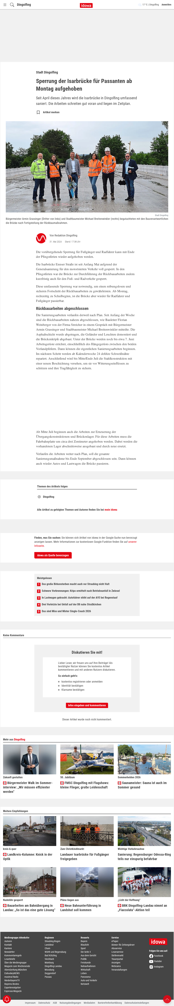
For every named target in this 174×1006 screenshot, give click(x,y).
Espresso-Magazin (13, 991)
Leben (84, 973)
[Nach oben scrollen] (167, 999)
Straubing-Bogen (52, 941)
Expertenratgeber (12, 987)
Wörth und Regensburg (55, 952)
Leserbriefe (9, 959)
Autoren (8, 941)
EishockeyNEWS (12, 973)
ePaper (114, 941)
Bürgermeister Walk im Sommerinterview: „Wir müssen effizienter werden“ (28, 787)
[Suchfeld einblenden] (12, 4)
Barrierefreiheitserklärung (110, 1002)
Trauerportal (117, 959)
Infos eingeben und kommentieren (87, 705)
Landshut (49, 944)
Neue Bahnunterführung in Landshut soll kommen (80, 907)
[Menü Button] (5, 4)
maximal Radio (11, 976)
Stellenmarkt (117, 955)
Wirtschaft (85, 969)
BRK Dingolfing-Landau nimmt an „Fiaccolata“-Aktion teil (142, 907)
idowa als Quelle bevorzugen (53, 555)
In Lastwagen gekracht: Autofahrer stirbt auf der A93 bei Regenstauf (79, 597)
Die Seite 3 (86, 952)
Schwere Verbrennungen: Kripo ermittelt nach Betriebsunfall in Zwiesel (81, 590)
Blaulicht (85, 944)
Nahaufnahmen (88, 966)
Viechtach (49, 959)
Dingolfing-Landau (53, 966)
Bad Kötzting (51, 955)
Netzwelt (85, 984)
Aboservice (116, 948)
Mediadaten (89, 1002)
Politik (83, 959)
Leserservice (117, 952)
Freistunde (86, 962)
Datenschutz (44, 1002)
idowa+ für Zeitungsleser (123, 944)
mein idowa (111, 509)
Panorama (86, 976)
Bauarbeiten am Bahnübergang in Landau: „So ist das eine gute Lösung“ (29, 907)
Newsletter (9, 952)
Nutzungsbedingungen (70, 1002)
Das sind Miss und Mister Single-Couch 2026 (66, 611)
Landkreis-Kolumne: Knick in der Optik (27, 856)
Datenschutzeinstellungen (137, 1002)
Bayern (84, 941)
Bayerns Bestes (11, 984)
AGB (55, 1002)
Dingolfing (24, 5)
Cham (47, 948)
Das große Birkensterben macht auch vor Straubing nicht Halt (75, 584)
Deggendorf (50, 973)
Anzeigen (115, 962)
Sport (83, 948)
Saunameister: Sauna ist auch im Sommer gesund (142, 785)
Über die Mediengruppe (15, 962)
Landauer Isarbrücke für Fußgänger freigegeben (84, 856)
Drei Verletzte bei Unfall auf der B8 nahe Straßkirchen (71, 604)
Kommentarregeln (13, 955)
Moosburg (49, 969)
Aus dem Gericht (88, 955)
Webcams (116, 966)
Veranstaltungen (119, 969)
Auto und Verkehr (89, 980)
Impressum (30, 1002)
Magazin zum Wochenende (17, 966)
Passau (48, 976)
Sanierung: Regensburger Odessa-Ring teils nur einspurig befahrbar (144, 856)
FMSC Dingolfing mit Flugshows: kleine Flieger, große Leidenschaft (84, 785)
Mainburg (49, 962)
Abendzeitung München (15, 969)
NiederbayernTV (12, 980)
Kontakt (8, 944)
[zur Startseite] (159, 940)
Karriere (8, 948)
